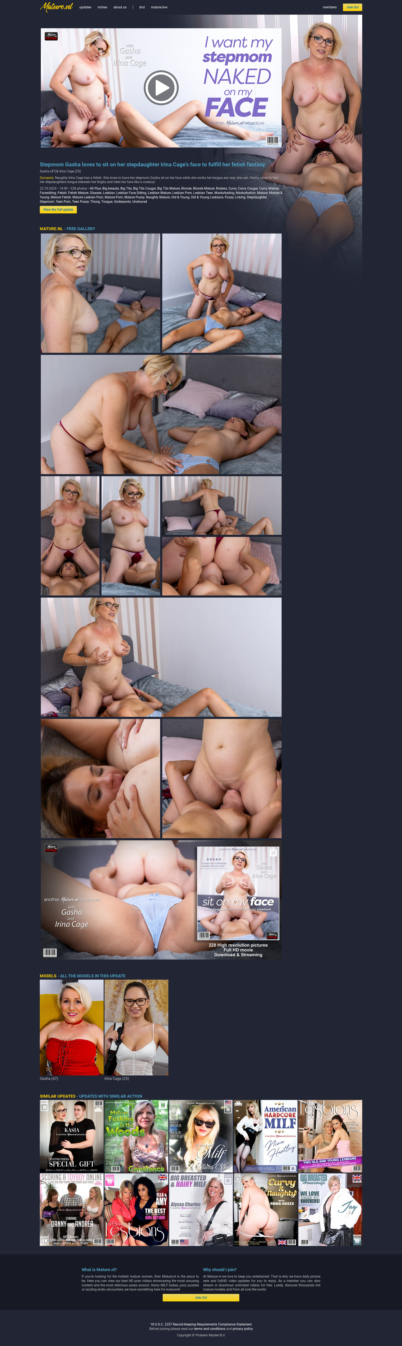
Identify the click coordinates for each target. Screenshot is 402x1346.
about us (119, 7)
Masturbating (224, 193)
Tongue (106, 202)
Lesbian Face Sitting (131, 193)
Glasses (96, 193)
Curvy (232, 188)
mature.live (159, 7)
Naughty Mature (158, 197)
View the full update (58, 210)
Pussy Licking (235, 197)
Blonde (186, 188)
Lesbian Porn (182, 193)
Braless (221, 188)
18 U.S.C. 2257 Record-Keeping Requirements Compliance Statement (201, 1324)
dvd (142, 7)
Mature (262, 193)
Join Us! (353, 7)
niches (102, 7)
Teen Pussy (80, 202)
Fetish (62, 193)
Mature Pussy (134, 197)
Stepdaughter (257, 197)
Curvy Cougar (248, 188)
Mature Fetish (61, 197)
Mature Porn (114, 197)
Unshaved (139, 202)
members (330, 7)
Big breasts (110, 188)
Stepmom (47, 202)
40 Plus (95, 188)
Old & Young (180, 197)
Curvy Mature (269, 188)
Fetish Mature (78, 193)
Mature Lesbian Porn (87, 197)
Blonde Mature (204, 188)
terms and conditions (209, 1329)
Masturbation (246, 193)
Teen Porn (63, 202)
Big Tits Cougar (144, 188)
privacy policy (243, 1329)
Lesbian (109, 193)
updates (85, 7)
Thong (95, 202)
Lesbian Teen (203, 193)
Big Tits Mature (168, 188)
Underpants (122, 202)
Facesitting (48, 193)
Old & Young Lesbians (207, 197)
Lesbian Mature (159, 193)
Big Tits (126, 188)
